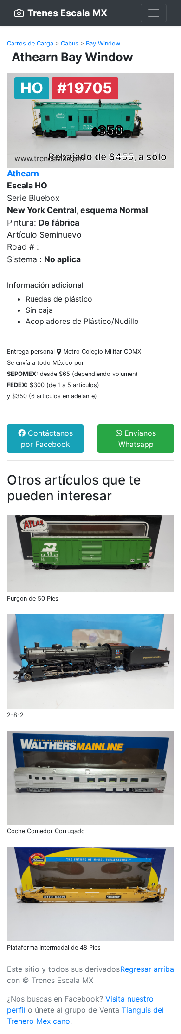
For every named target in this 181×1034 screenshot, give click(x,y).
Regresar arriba (147, 969)
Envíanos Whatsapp (137, 438)
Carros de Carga (30, 43)
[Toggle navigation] (154, 13)
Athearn (23, 173)
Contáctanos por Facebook (47, 438)
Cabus (69, 43)
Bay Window (103, 43)
